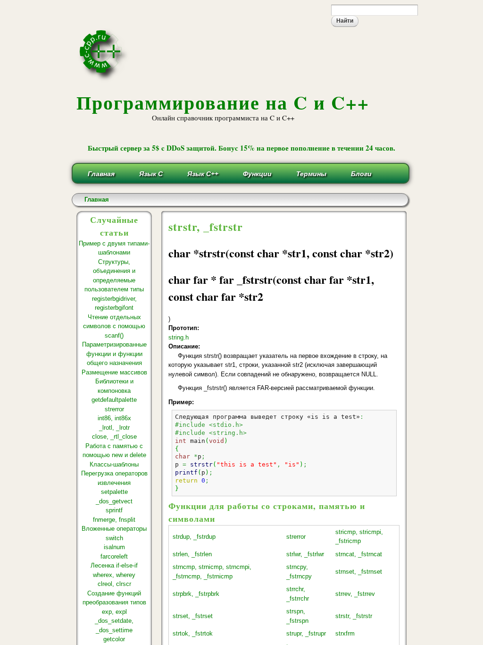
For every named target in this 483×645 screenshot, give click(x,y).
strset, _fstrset (193, 616)
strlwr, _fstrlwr (305, 554)
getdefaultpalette (114, 399)
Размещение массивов (114, 372)
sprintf (114, 510)
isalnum (114, 547)
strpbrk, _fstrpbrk (196, 593)
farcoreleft (114, 556)
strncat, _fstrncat (358, 554)
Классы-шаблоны (114, 464)
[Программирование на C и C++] (104, 79)
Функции (257, 174)
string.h (178, 337)
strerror (114, 409)
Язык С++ (202, 174)
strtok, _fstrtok (193, 633)
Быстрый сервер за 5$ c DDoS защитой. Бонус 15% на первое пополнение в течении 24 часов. (241, 148)
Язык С (151, 174)
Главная (101, 174)
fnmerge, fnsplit (114, 519)
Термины (311, 174)
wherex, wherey (114, 574)
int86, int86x (114, 418)
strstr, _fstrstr (353, 616)
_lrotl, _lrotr (114, 427)
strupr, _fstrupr (306, 633)
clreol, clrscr (114, 583)
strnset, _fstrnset (358, 571)
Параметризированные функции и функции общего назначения (114, 353)
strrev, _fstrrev (355, 593)
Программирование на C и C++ (222, 102)
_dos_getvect (114, 501)
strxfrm (345, 633)
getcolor (114, 639)
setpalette (114, 491)
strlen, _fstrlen (192, 554)
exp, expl (114, 611)
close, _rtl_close (114, 436)
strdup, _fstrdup (194, 536)
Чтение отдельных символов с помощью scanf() (114, 326)
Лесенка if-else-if (114, 565)
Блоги (361, 174)
